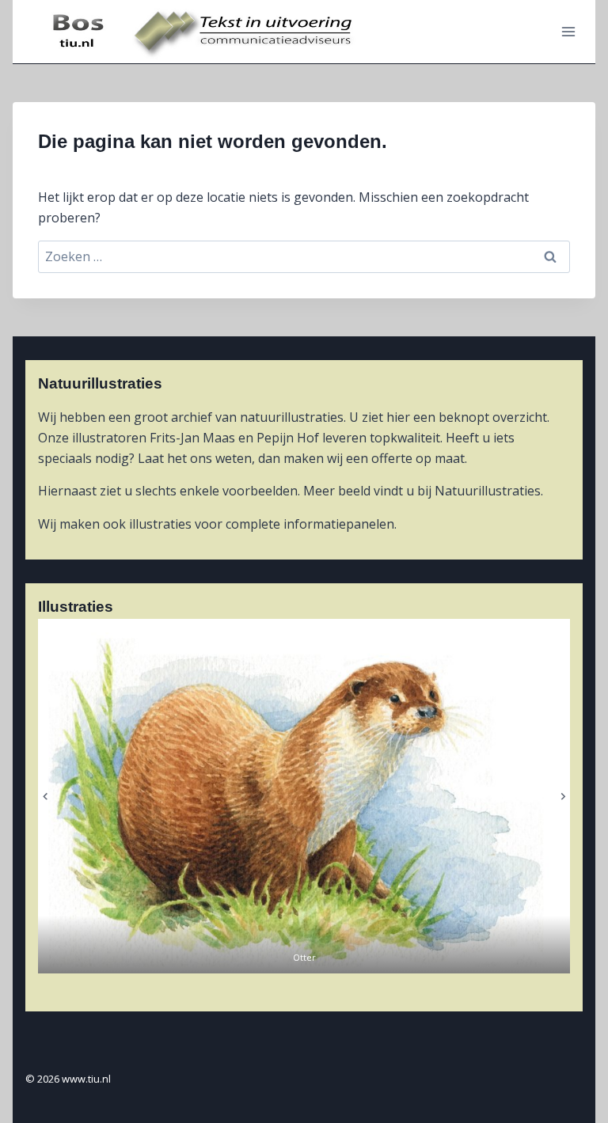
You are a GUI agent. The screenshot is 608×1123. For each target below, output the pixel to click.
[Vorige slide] (45, 796)
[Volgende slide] (562, 796)
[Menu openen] (568, 31)
